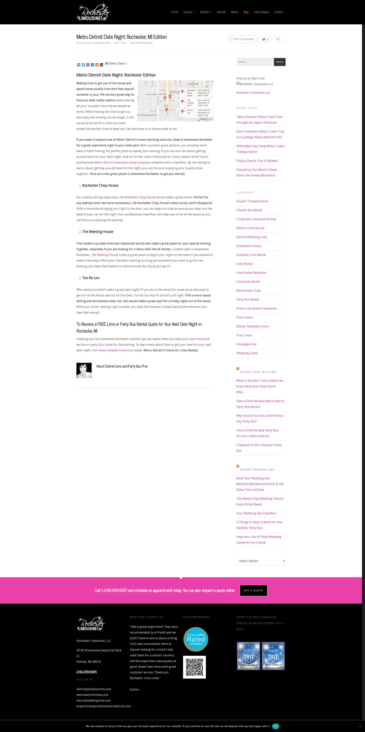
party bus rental (101, 344)
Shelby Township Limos (252, 326)
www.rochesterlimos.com (116, 350)
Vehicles (204, 12)
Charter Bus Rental (249, 210)
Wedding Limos (247, 353)
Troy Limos (244, 335)
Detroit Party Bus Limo (258, 372)
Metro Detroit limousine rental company (122, 162)
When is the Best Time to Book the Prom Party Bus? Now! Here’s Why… (259, 386)
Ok (275, 726)
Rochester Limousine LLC (253, 92)
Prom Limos (244, 317)
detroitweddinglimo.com (93, 700)
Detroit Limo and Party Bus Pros (95, 43)
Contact (278, 12)
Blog (245, 12)
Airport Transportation (252, 201)
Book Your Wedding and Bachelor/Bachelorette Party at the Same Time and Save (259, 483)
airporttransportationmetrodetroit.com (103, 706)
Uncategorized (246, 344)
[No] (360, 726)
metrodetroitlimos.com (92, 695)
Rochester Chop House (140, 197)
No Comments (244, 39)
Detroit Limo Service (250, 228)
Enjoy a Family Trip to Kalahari (257, 161)
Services (187, 12)
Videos (234, 12)
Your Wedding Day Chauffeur (256, 513)
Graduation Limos (248, 246)
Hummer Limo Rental (251, 255)
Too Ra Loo (141, 295)
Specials (221, 12)
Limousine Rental (248, 281)
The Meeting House (104, 255)
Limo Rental (244, 264)
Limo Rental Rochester (141, 43)
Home (174, 12)
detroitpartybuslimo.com (93, 689)
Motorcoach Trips (248, 290)
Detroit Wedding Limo (251, 237)
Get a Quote (253, 590)
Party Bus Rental (247, 299)
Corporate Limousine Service (256, 219)
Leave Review (261, 12)
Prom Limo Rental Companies (256, 308)
